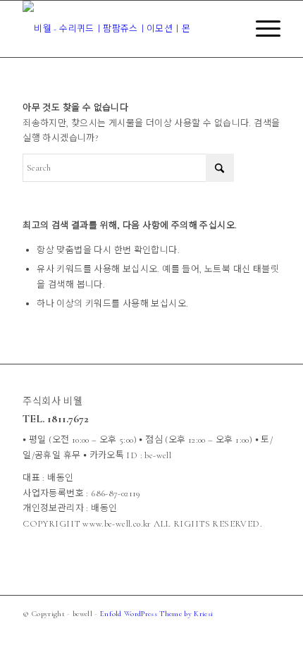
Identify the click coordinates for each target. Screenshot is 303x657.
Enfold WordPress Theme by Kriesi (157, 613)
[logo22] (125, 29)
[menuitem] (261, 29)
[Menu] (261, 29)
